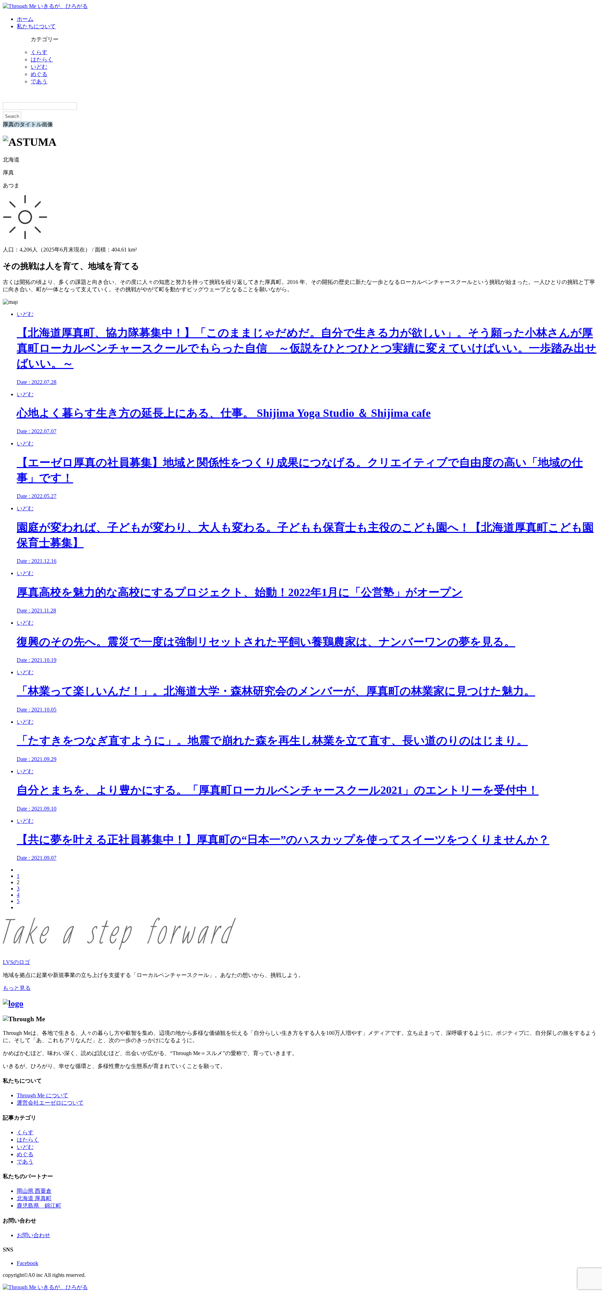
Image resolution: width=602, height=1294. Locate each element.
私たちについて (36, 26)
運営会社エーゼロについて (50, 1103)
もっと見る (17, 988)
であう (39, 81)
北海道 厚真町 (34, 1198)
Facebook (27, 1263)
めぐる (39, 74)
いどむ (39, 67)
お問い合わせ (33, 1235)
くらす (39, 52)
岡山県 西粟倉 (34, 1191)
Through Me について (42, 1095)
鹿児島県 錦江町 (39, 1206)
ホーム (25, 19)
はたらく (42, 59)
